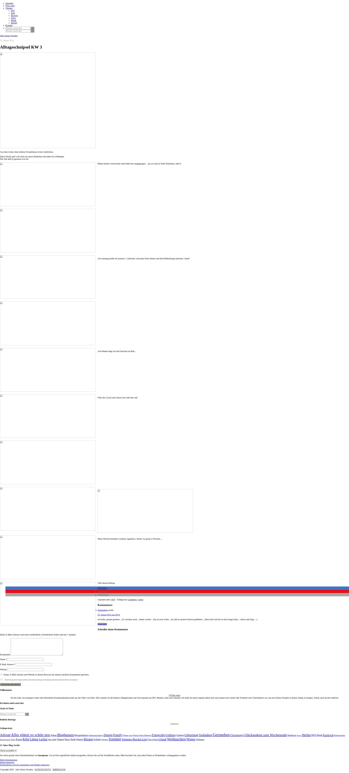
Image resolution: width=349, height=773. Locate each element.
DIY (113, 599)
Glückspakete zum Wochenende (265, 735)
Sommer (115, 739)
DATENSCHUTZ (43, 769)
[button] (102, 588)
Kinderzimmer (5, 740)
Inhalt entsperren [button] (7, 762)
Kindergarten (339, 735)
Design (108, 735)
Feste (130, 735)
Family (118, 735)
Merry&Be (52, 740)
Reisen (88, 739)
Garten (180, 735)
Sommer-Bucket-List (134, 739)
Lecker (43, 739)
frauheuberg (103, 610)
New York (69, 739)
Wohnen (200, 739)
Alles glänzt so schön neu (30, 735)
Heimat (299, 735)
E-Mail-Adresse (7, 664)
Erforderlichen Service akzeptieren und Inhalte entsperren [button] (24, 765)
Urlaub (162, 739)
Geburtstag (191, 735)
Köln (26, 739)
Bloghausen (65, 735)
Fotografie (158, 735)
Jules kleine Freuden (9, 36)
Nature (60, 739)
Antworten (102, 624)
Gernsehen (221, 735)
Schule (97, 739)
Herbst (306, 735)
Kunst (19, 739)
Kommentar (5, 654)
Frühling (171, 735)
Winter (190, 739)
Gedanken (132, 599)
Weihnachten (176, 739)
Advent (5, 735)
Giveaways (237, 735)
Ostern (79, 739)
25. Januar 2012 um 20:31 (109, 615)
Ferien (125, 735)
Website (3, 669)
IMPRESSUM (59, 769)
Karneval (328, 735)
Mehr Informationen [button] (8, 760)
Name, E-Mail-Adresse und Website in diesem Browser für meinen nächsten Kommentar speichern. (46, 674)
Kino (13, 740)
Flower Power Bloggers (142, 735)
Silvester (104, 740)
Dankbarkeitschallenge (95, 735)
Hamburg (291, 735)
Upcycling (153, 739)
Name (3, 659)
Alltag (53, 735)
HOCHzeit (316, 735)
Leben (140, 599)
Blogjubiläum (81, 735)
